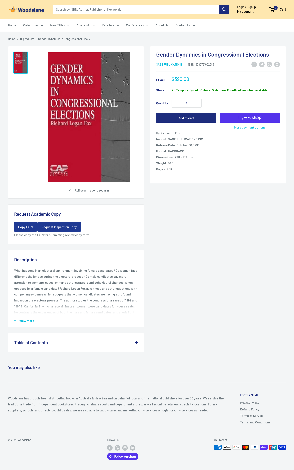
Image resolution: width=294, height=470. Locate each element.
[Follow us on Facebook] (110, 447)
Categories (31, 25)
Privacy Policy (249, 403)
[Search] (224, 9)
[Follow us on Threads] (117, 447)
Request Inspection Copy (59, 227)
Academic (83, 25)
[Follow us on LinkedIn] (132, 447)
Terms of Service (252, 415)
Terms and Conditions (255, 422)
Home (12, 25)
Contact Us (183, 25)
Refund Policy (249, 409)
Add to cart (186, 118)
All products (26, 39)
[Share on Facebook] (254, 64)
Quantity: (162, 103)
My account (245, 11)
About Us (162, 25)
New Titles (57, 25)
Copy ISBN (25, 227)
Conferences (135, 25)
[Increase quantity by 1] (197, 103)
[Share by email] (277, 64)
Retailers (108, 25)
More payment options (250, 127)
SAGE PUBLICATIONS (169, 64)
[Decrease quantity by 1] (176, 103)
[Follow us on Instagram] (125, 447)
